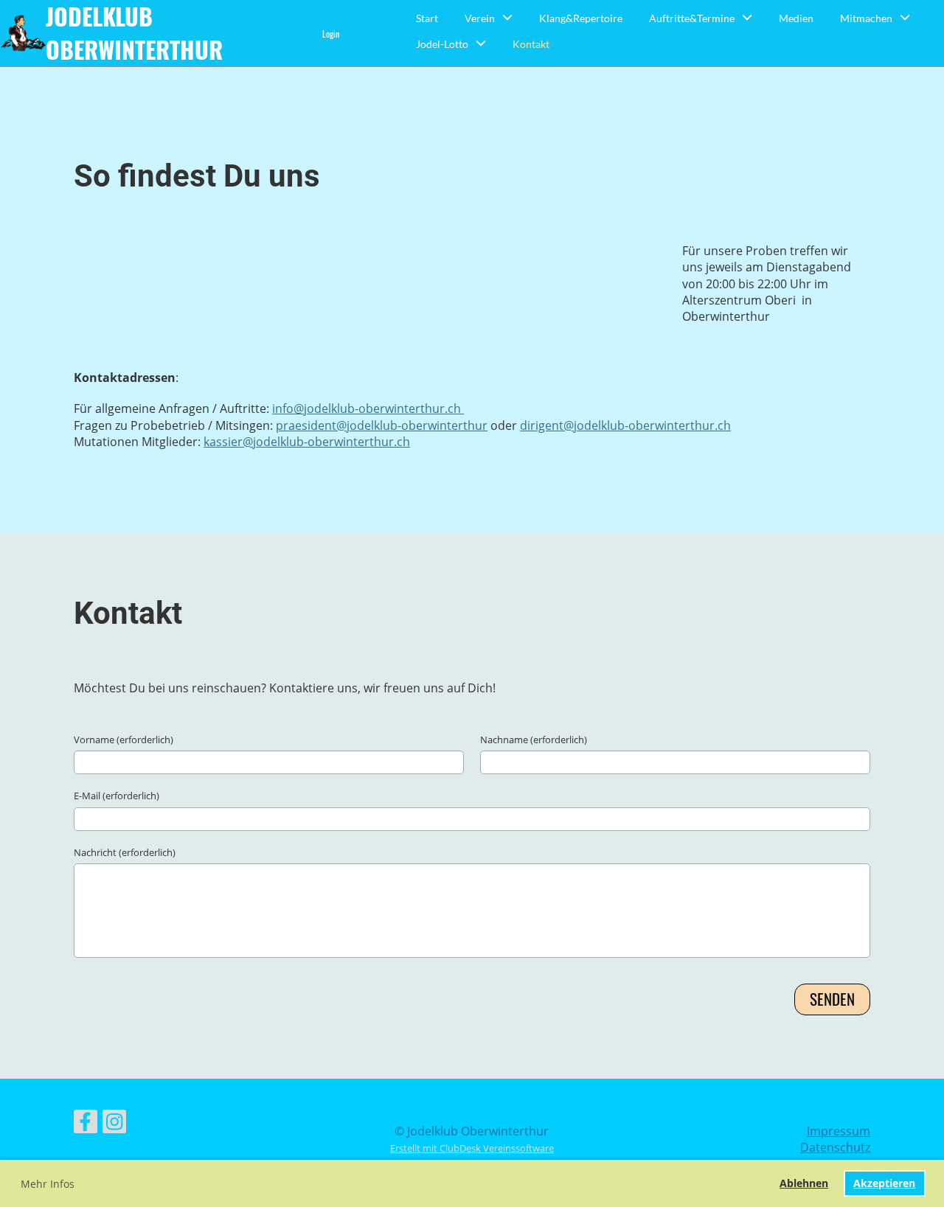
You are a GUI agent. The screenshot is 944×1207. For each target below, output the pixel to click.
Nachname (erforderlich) (533, 739)
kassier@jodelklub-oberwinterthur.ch (307, 442)
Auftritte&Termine (692, 18)
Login (330, 33)
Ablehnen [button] (804, 1183)
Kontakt (531, 44)
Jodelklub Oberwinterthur (134, 33)
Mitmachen (866, 18)
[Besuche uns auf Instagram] (114, 1124)
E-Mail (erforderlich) (116, 795)
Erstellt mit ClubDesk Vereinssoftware (472, 1148)
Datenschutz (835, 1147)
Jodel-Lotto (442, 44)
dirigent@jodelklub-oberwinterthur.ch (625, 425)
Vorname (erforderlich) (123, 739)
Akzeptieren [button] (884, 1183)
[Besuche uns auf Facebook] (85, 1124)
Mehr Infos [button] (47, 1184)
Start (427, 18)
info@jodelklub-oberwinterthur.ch (368, 408)
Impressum (838, 1131)
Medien (796, 18)
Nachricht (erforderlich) (125, 852)
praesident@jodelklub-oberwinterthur (381, 425)
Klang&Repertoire (580, 18)
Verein (480, 18)
